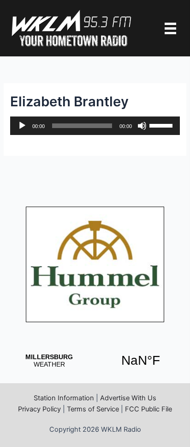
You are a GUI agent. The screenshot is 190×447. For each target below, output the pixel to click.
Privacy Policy (39, 409)
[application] (94, 125)
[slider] (162, 124)
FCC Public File (148, 409)
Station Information (64, 398)
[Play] (22, 125)
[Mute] (142, 125)
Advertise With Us (128, 398)
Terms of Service (93, 409)
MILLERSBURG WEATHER (95, 360)
